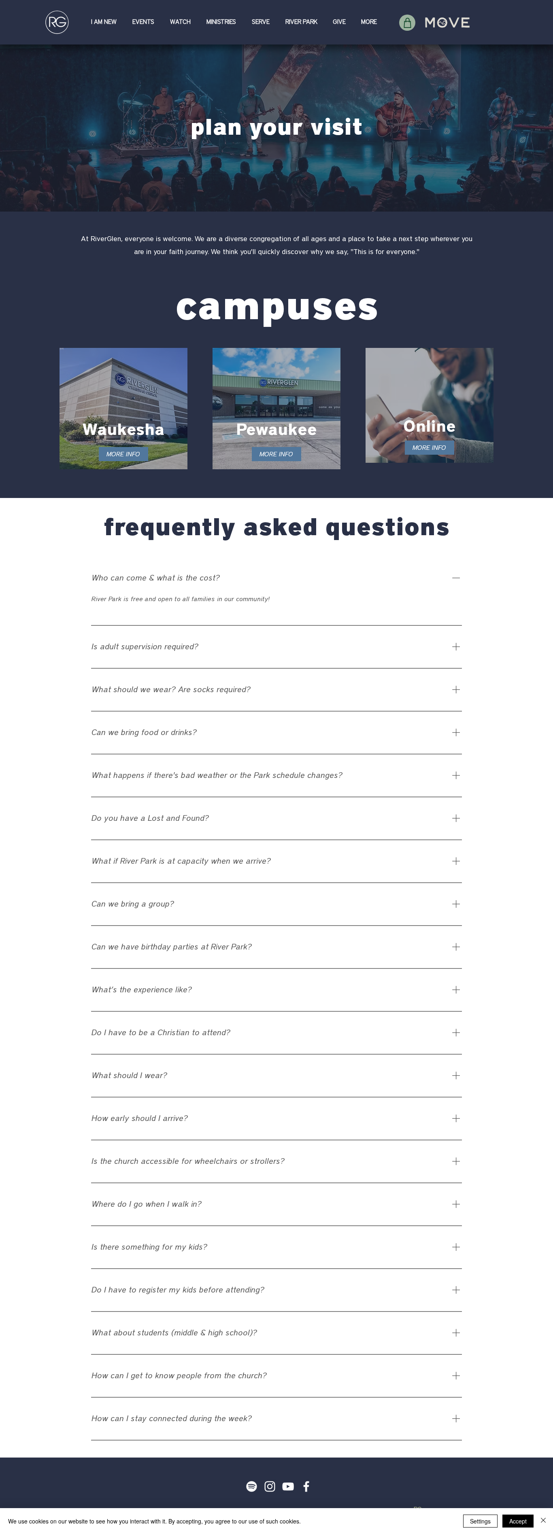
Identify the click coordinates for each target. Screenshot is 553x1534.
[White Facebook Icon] (306, 1486)
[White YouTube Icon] (288, 1486)
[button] (105, 22)
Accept (518, 1521)
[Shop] (407, 23)
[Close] (543, 1521)
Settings (480, 1521)
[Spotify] (252, 1486)
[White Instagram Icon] (270, 1486)
